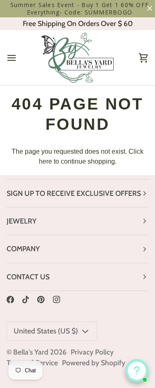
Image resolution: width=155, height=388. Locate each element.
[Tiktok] (25, 299)
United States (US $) (46, 330)
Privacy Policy (92, 352)
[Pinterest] (41, 299)
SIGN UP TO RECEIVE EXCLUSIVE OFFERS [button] (74, 193)
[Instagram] (56, 299)
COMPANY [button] (23, 248)
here (45, 161)
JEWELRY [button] (21, 221)
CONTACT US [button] (28, 276)
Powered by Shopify (93, 362)
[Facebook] (10, 299)
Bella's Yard (30, 352)
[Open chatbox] (136, 370)
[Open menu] (19, 57)
